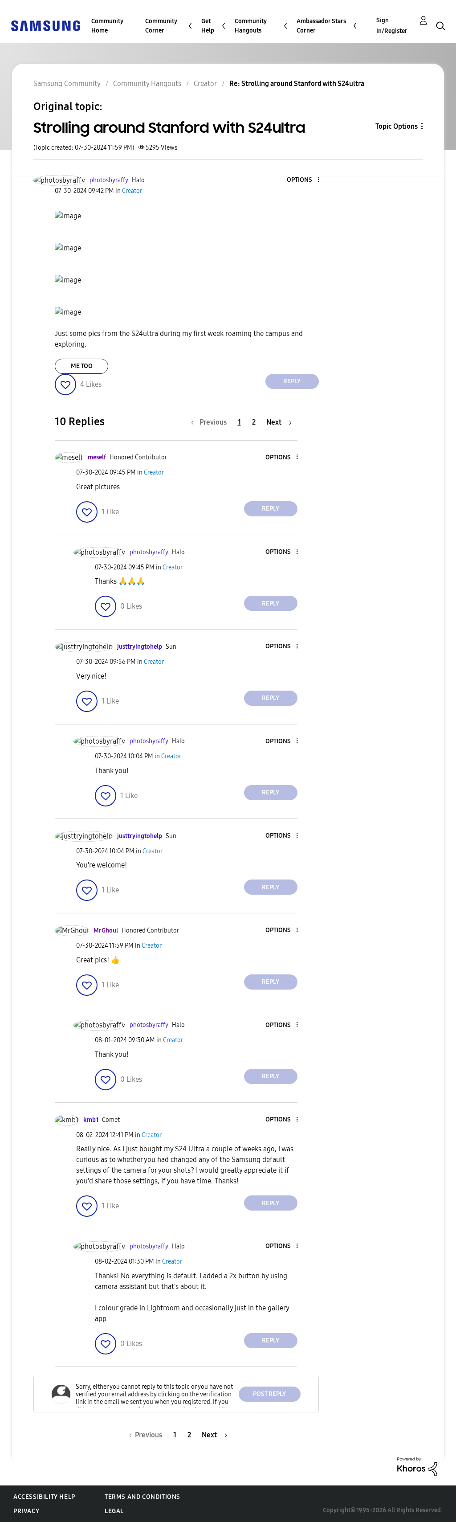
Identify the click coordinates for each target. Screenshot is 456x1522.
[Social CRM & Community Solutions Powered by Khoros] (417, 1466)
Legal (114, 1511)
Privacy (26, 1511)
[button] (303, 180)
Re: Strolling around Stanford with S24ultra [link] (296, 83)
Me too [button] (82, 366)
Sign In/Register (391, 25)
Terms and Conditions (142, 1497)
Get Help (207, 25)
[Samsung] (45, 25)
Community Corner (161, 25)
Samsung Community (67, 83)
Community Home (107, 25)
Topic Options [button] (396, 126)
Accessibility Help (44, 1497)
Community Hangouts (251, 25)
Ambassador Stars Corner (321, 25)
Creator (205, 83)
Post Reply (269, 1394)
